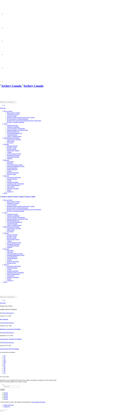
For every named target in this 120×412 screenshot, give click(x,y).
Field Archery (11, 141)
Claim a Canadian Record (14, 136)
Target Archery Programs (14, 139)
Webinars (9, 158)
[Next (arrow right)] (2, 411)
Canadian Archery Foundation (15, 183)
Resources (6, 160)
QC (5, 357)
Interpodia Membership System (15, 166)
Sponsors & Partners (12, 182)
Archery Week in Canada (14, 153)
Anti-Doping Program (13, 157)
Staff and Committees (13, 188)
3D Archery (10, 142)
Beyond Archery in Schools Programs (17, 119)
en (4, 105)
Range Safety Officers (13, 150)
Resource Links (11, 174)
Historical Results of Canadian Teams (17, 130)
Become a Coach (12, 147)
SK (4, 367)
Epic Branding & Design (38, 402)
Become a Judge (11, 149)
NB (5, 360)
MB (5, 362)
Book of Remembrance (13, 185)
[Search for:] (21, 102)
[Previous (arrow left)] (0, 411)
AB (5, 368)
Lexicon (9, 171)
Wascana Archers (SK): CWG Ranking (9, 349)
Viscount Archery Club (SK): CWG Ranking (11, 339)
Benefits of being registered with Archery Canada (20, 117)
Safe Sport (10, 163)
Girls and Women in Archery (15, 165)
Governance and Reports (14, 177)
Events (5, 124)
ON (5, 356)
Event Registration (12, 168)
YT (4, 373)
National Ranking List (13, 131)
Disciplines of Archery (13, 114)
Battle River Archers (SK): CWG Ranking (10, 329)
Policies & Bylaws (12, 179)
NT (4, 371)
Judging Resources (12, 169)
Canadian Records (12, 135)
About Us (6, 176)
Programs (6, 144)
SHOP (5, 193)
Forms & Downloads (13, 172)
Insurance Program (12, 146)
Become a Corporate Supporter (15, 122)
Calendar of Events (12, 125)
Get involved (10, 187)
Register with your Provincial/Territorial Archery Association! (24, 120)
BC (4, 363)
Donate (9, 190)
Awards (9, 180)
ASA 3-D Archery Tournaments (16, 128)
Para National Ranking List (14, 133)
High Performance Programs (11, 138)
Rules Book (10, 161)
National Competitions (13, 127)
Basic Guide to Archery (13, 112)
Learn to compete (12, 116)
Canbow (9, 152)
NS (4, 359)
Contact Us (10, 191)
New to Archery (8, 111)
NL (4, 370)
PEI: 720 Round (4, 319)
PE (4, 365)
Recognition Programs (13, 155)
